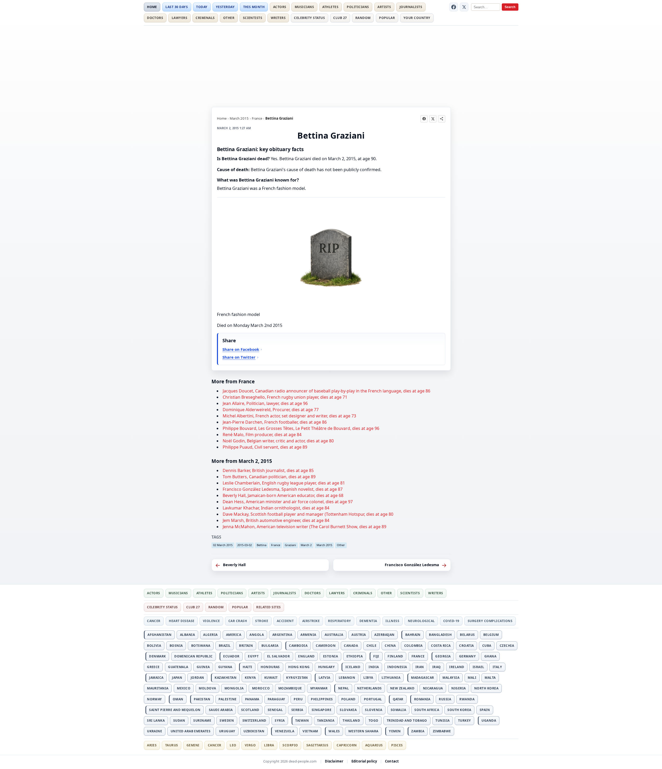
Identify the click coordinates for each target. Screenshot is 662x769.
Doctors (155, 18)
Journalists (411, 7)
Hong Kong (299, 667)
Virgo (250, 745)
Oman (178, 699)
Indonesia (397, 667)
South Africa (426, 710)
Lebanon (347, 677)
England (306, 656)
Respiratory (339, 621)
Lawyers (179, 18)
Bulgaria (270, 645)
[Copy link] (441, 118)
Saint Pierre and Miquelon (174, 710)
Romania (422, 699)
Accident (285, 621)
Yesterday (225, 7)
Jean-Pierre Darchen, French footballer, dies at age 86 (275, 422)
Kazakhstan (225, 677)
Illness (392, 621)
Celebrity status (309, 18)
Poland (348, 699)
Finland (395, 656)
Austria (358, 634)
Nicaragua (433, 688)
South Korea (459, 710)
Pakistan (202, 699)
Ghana (490, 656)
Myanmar (318, 688)
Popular (387, 18)
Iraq (436, 667)
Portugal (373, 699)
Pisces (397, 745)
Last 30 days (176, 7)
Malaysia (450, 677)
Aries (152, 745)
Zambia (417, 731)
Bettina (261, 545)
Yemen (395, 731)
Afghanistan (159, 634)
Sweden (227, 720)
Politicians (358, 7)
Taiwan (302, 720)
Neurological (421, 621)
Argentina (282, 634)
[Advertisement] (331, 65)
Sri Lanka (156, 720)
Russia (445, 699)
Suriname (202, 720)
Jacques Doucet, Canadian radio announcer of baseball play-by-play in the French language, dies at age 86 (326, 391)
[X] (464, 7)
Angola (256, 634)
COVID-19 (451, 621)
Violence (211, 621)
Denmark (157, 656)
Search (510, 7)
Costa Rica (441, 645)
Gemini (193, 745)
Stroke (261, 621)
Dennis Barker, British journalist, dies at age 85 (268, 470)
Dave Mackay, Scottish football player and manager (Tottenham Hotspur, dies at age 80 (308, 514)
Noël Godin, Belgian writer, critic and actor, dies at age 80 (278, 441)
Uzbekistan (253, 731)
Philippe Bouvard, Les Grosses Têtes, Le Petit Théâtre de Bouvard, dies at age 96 (301, 428)
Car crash (237, 621)
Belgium (491, 634)
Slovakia (348, 710)
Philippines (322, 699)
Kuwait (271, 677)
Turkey (464, 720)
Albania (187, 634)
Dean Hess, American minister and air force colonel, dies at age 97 (288, 502)
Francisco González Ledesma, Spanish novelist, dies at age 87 (283, 489)
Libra (269, 745)
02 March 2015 (223, 545)
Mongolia (234, 688)
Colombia (413, 645)
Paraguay (276, 699)
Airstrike (311, 621)
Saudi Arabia (221, 710)
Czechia (507, 645)
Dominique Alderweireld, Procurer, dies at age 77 (271, 409)
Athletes (330, 7)
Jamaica (156, 677)
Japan (177, 677)
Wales (334, 731)
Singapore (321, 710)
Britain (246, 645)
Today (201, 7)
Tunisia (442, 720)
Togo (373, 720)
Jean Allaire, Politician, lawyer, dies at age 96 (265, 403)
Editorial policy (364, 761)
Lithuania (391, 677)
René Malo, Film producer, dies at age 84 (262, 434)
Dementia (368, 621)
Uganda (488, 720)
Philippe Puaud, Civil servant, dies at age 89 (265, 447)
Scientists (252, 18)
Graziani (290, 545)
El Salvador (278, 656)
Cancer (153, 621)
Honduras (270, 667)
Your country (416, 18)
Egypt (253, 656)
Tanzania (325, 720)
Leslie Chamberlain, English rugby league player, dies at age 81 (284, 483)
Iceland (352, 667)
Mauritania (158, 688)
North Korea (486, 688)
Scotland (250, 710)
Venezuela (284, 731)
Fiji (376, 656)
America (233, 634)
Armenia (308, 634)
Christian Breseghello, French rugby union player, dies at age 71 (285, 397)
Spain (485, 710)
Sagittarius (317, 745)
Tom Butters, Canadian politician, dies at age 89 (269, 477)
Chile (371, 645)
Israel (478, 667)
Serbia (297, 710)
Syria (280, 720)
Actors (279, 7)
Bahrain (413, 634)
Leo (233, 745)
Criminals (205, 18)
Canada (351, 645)
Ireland (456, 667)
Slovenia (373, 710)
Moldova (207, 688)
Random (363, 18)
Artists (384, 7)
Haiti (247, 667)
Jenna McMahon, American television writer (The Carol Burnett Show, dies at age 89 (304, 526)
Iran (419, 667)
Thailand (351, 720)
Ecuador (231, 656)
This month (254, 7)
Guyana (225, 667)
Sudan (179, 720)
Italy (497, 667)
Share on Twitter (238, 357)
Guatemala (178, 667)
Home (152, 7)
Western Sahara (363, 731)
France (257, 118)
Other (228, 18)
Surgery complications (490, 621)
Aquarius (374, 745)
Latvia (324, 677)
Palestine (227, 699)
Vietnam (310, 731)
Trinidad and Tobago (407, 720)
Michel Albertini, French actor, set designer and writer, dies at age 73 (289, 416)
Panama (252, 699)
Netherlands (369, 688)
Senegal (275, 710)
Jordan (197, 677)
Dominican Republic (193, 656)
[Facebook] (453, 7)
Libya (368, 677)
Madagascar (422, 677)
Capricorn (347, 745)
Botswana (200, 645)
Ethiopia (354, 656)
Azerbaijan (384, 634)
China (390, 645)
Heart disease (181, 621)
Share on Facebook (240, 349)
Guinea (203, 667)
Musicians (304, 7)
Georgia (443, 656)
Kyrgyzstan (297, 677)
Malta (490, 677)
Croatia (466, 645)
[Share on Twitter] (432, 118)
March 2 (306, 545)
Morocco (261, 688)
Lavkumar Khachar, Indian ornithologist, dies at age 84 (276, 508)
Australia (334, 634)
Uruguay (227, 731)
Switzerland (254, 720)
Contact (392, 761)
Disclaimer (334, 761)
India (374, 667)
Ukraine (154, 731)
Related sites (268, 607)
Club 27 (340, 18)
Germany (467, 656)
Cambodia (298, 645)
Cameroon (326, 645)
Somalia (398, 710)
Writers (278, 18)
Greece (153, 667)
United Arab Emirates (191, 731)
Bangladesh (440, 634)
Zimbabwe (442, 731)
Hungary (326, 667)
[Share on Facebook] (424, 118)
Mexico (183, 688)
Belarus (467, 634)
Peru (298, 699)
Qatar (398, 699)
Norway (154, 699)
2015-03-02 (244, 545)
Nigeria (458, 688)
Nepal (343, 688)
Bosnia (176, 645)
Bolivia (154, 645)
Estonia (330, 656)
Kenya (250, 677)
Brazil (225, 645)
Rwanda (466, 699)
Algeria (210, 634)
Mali (472, 677)
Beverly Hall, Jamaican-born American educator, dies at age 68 (283, 495)
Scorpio (290, 745)
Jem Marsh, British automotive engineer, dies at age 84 (276, 520)
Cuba (486, 645)
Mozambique (290, 688)
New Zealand (402, 688)
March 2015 (239, 118)
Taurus (171, 745)
